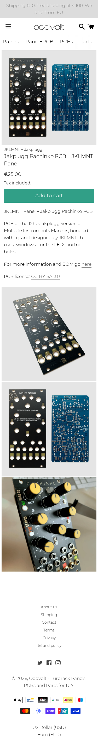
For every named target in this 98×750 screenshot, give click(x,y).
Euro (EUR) (49, 734)
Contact (49, 622)
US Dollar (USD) (49, 727)
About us (49, 607)
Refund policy (49, 645)
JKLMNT (68, 237)
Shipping (49, 614)
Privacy (49, 637)
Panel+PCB (39, 42)
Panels (11, 42)
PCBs (66, 42)
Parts (85, 42)
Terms (49, 630)
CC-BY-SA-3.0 (45, 276)
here (86, 264)
